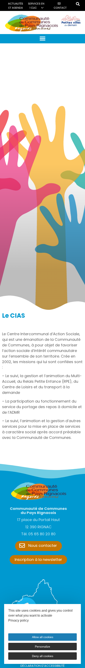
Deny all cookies (42, 656)
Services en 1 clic (36, 6)
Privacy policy (18, 620)
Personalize (42, 646)
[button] (42, 38)
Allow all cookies (42, 637)
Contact (60, 8)
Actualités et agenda (15, 6)
